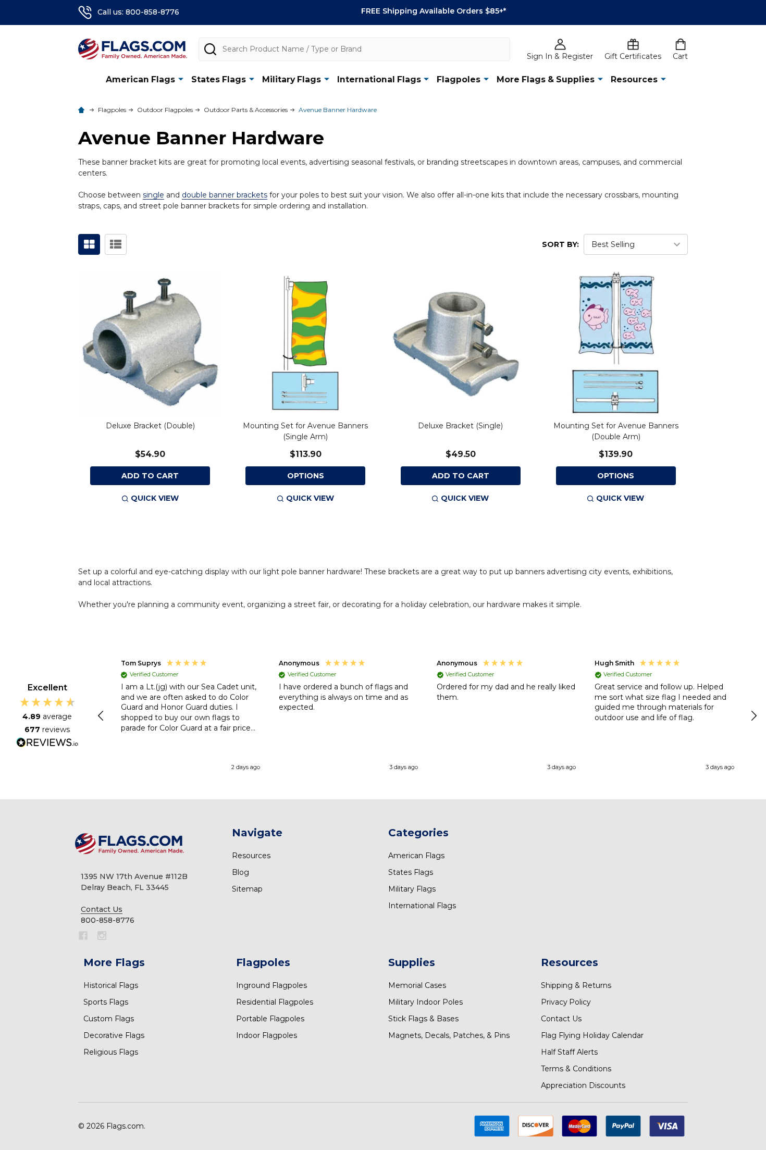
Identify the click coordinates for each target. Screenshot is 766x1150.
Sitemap (247, 889)
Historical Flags (110, 985)
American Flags (140, 79)
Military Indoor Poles (425, 1002)
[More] (180, 79)
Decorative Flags (113, 1035)
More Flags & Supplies (546, 79)
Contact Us (561, 1018)
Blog (240, 872)
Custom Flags (108, 1018)
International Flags (379, 79)
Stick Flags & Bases (423, 1018)
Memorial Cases (417, 985)
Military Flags (291, 79)
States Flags (218, 79)
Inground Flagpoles (271, 985)
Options (305, 475)
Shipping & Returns (576, 985)
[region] (427, 716)
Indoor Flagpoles (266, 1035)
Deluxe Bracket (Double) (150, 425)
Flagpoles (458, 79)
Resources (634, 79)
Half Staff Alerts (569, 1052)
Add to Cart (150, 475)
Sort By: (560, 244)
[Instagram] (102, 936)
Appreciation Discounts (583, 1085)
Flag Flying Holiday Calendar (592, 1035)
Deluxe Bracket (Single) (460, 425)
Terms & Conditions (576, 1068)
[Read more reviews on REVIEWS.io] (47, 743)
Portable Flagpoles (270, 1018)
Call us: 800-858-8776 (138, 12)
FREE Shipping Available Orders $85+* (433, 11)
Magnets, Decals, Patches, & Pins (449, 1035)
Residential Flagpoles (274, 1002)
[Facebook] (83, 936)
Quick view (155, 498)
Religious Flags (110, 1052)
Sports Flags (105, 1002)
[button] (101, 715)
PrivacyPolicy (566, 1002)
